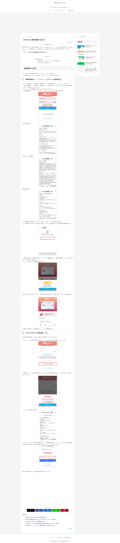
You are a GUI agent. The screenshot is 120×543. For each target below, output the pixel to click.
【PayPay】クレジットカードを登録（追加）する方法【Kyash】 (40, 525)
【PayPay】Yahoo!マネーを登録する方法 (34, 521)
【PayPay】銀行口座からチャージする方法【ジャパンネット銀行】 (40, 519)
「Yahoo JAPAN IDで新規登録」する (44, 62)
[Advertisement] (60, 23)
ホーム (52, 537)
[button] (97, 36)
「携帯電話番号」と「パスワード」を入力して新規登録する (48, 60)
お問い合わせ (67, 537)
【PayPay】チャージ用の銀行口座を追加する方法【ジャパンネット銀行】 (42, 523)
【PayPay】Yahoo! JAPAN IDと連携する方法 (35, 517)
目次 (46, 56)
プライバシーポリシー (60, 538)
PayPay (38, 75)
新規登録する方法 (39, 58)
